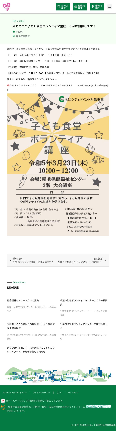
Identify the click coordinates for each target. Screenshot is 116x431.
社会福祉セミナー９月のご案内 (23, 300)
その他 (19, 31)
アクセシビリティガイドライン (15, 393)
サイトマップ (73, 393)
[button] (109, 6)
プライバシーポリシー (41, 393)
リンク (59, 393)
